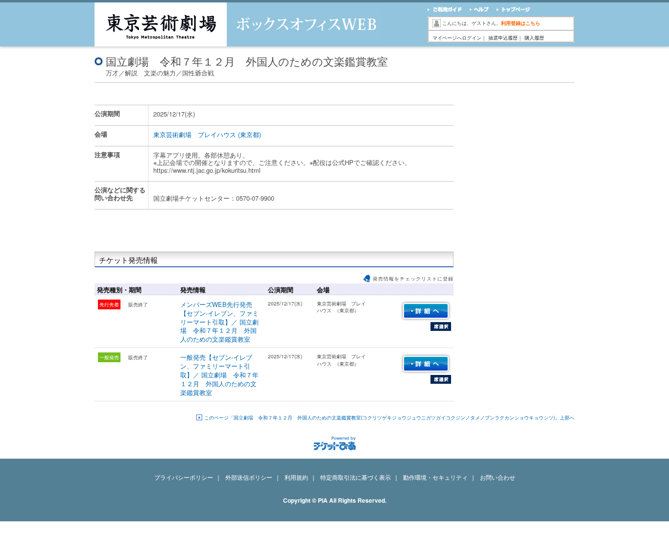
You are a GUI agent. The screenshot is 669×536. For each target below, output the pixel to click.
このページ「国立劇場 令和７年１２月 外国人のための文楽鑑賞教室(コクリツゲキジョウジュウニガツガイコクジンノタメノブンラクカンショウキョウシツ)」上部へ (389, 417)
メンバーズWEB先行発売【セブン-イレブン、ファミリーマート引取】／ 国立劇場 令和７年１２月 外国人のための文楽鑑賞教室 (219, 322)
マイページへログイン (456, 37)
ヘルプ (478, 10)
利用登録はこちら (520, 23)
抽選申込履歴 (503, 37)
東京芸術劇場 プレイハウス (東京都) (207, 134)
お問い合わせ (497, 477)
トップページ (512, 10)
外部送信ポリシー (248, 477)
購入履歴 (534, 37)
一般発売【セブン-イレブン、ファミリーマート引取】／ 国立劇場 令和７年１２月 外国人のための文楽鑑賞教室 (219, 374)
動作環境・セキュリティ (435, 477)
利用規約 (296, 477)
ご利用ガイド (445, 10)
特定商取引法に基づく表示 (355, 477)
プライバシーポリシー (183, 477)
